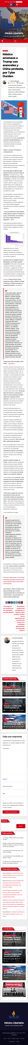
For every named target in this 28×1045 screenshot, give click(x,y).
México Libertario (14, 33)
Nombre (5, 779)
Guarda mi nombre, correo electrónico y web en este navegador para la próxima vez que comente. (13, 805)
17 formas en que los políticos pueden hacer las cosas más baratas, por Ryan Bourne (13, 875)
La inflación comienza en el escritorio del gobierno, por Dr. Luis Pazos (14, 914)
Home (5, 1038)
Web (4, 793)
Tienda (17, 1041)
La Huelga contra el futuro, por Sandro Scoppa (12, 691)
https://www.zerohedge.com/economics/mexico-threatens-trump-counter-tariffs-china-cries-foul (13, 581)
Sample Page (12, 1041)
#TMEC (10, 96)
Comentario (6, 748)
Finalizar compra (15, 1038)
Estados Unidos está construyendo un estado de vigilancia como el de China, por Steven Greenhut (13, 845)
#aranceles (21, 83)
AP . (16, 509)
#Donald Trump (12, 87)
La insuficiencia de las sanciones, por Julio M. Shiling (13, 724)
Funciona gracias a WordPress (9, 1032)
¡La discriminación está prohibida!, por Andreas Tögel (14, 990)
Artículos (5, 50)
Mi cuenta (22, 1038)
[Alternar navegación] (15, 41)
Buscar (4, 821)
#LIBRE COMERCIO (20, 91)
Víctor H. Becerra (14, 81)
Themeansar (14, 1034)
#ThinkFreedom (7, 687)
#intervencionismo (16, 89)
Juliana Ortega (6, 890)
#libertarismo (11, 91)
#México (10, 94)
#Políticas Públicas (17, 94)
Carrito (9, 1038)
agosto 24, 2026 (9, 941)
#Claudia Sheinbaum (17, 85)
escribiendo (11, 363)
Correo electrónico (8, 786)
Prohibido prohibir (14, 985)
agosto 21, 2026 (9, 992)
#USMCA (14, 96)
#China (10, 85)
